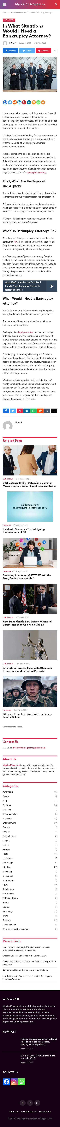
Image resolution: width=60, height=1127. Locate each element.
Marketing (7, 871)
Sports (6, 902)
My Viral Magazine (30, 4)
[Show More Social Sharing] (54, 50)
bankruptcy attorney (36, 172)
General (6, 849)
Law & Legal (9, 20)
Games (6, 845)
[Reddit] (15, 102)
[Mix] (34, 102)
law (15, 242)
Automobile (8, 792)
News (5, 885)
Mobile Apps (8, 880)
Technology (8, 911)
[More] (43, 102)
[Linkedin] (19, 102)
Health (6, 854)
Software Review (10, 898)
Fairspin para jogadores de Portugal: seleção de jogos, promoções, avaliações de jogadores (39, 1042)
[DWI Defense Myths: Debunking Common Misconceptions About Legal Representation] (30, 460)
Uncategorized (9, 925)
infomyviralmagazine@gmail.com (29, 748)
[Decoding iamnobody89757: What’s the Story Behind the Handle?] (30, 553)
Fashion (6, 827)
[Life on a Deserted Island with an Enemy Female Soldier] (30, 691)
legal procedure (25, 332)
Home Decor (8, 858)
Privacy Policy (28, 1112)
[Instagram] (14, 1081)
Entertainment (9, 823)
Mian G (13, 43)
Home (5, 13)
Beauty (6, 796)
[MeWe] (29, 102)
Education (7, 818)
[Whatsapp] (38, 102)
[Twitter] (10, 102)
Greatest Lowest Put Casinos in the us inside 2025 (24, 956)
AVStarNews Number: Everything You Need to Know (25, 970)
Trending (7, 920)
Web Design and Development (16, 929)
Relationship (8, 889)
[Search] (55, 4)
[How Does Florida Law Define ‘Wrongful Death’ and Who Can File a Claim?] (30, 599)
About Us (14, 1112)
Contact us (45, 1112)
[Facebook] (5, 102)
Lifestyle (6, 867)
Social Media (8, 894)
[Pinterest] (24, 102)
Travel (5, 916)
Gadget (6, 840)
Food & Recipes (9, 836)
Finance (6, 832)
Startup (6, 907)
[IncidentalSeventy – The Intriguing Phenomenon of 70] (30, 506)
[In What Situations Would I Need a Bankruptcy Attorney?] (30, 74)
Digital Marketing (10, 814)
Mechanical (8, 876)
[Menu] (4, 4)
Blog (5, 801)
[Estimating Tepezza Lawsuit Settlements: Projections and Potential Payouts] (30, 645)
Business (7, 805)
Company (7, 809)
